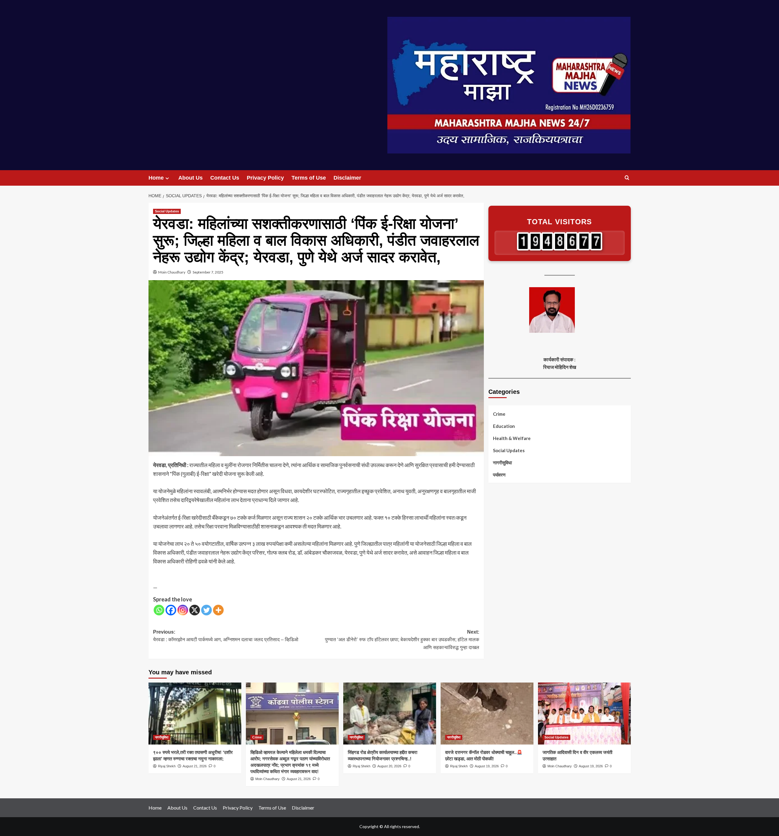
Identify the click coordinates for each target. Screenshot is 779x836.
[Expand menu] (167, 178)
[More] (218, 610)
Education (504, 425)
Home (156, 178)
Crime (499, 413)
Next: (402, 639)
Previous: (225, 635)
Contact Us (224, 178)
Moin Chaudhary (171, 272)
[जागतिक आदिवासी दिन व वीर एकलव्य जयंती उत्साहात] (584, 713)
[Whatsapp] (159, 610)
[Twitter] (206, 610)
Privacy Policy (265, 178)
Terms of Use (309, 178)
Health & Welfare (512, 438)
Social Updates (167, 211)
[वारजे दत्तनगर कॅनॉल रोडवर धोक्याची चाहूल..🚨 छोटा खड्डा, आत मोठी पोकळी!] (487, 713)
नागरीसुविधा (502, 462)
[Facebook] (171, 610)
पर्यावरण (499, 474)
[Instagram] (182, 610)
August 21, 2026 (195, 766)
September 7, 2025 (208, 272)
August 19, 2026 (487, 766)
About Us (190, 178)
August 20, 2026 (389, 766)
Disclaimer (347, 178)
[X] (194, 610)
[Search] (627, 178)
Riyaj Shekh (167, 766)
